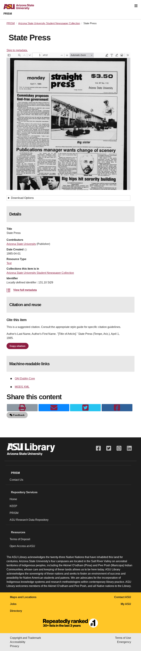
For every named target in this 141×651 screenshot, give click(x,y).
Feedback (18, 415)
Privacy (14, 646)
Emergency (124, 642)
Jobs (13, 604)
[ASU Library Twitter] (109, 448)
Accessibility (17, 642)
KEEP (13, 506)
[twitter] (85, 407)
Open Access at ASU (22, 546)
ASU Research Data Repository (29, 519)
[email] (54, 407)
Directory (16, 610)
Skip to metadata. (17, 50)
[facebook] (117, 407)
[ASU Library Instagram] (119, 448)
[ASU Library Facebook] (98, 448)
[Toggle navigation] (136, 6)
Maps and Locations (23, 597)
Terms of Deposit (20, 539)
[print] (22, 407)
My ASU (126, 604)
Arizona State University (21, 243)
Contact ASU (122, 597)
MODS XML (22, 386)
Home (13, 499)
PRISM (7, 13)
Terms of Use (123, 637)
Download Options (22, 197)
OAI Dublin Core (25, 378)
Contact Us (16, 479)
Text (9, 263)
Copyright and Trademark (25, 637)
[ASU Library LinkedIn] (129, 448)
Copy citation (17, 346)
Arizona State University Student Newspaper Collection (49, 23)
